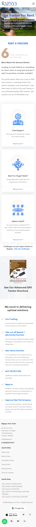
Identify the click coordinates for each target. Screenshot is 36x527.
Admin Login (5, 452)
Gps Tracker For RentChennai (11, 484)
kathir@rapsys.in (6, 439)
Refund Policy (5, 456)
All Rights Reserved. (26, 502)
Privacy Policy (5, 464)
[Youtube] (18, 521)
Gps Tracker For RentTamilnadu (12, 486)
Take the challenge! (22, 249)
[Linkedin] (24, 521)
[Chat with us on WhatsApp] (4, 521)
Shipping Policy (6, 468)
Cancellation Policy (7, 460)
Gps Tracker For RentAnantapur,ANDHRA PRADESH (15, 493)
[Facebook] (11, 521)
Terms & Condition (7, 473)
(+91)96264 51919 (7, 443)
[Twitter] (23, 514)
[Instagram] (30, 514)
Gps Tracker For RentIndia (10, 489)
